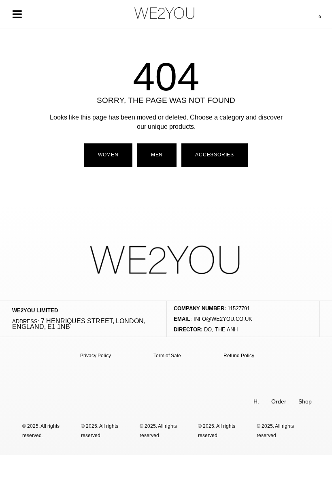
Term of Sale (167, 355)
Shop (305, 401)
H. (256, 401)
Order (278, 401)
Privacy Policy (95, 355)
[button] (17, 14)
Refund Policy (238, 355)
